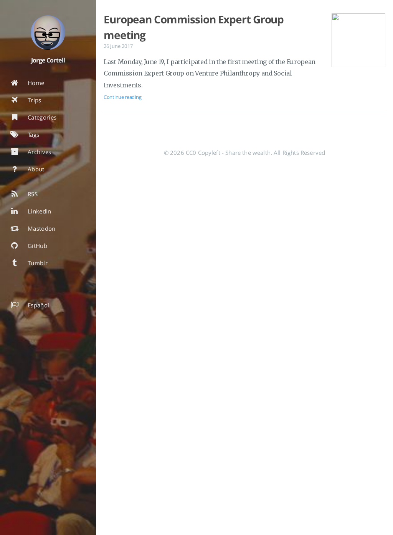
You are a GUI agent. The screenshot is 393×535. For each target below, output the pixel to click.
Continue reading (122, 97)
